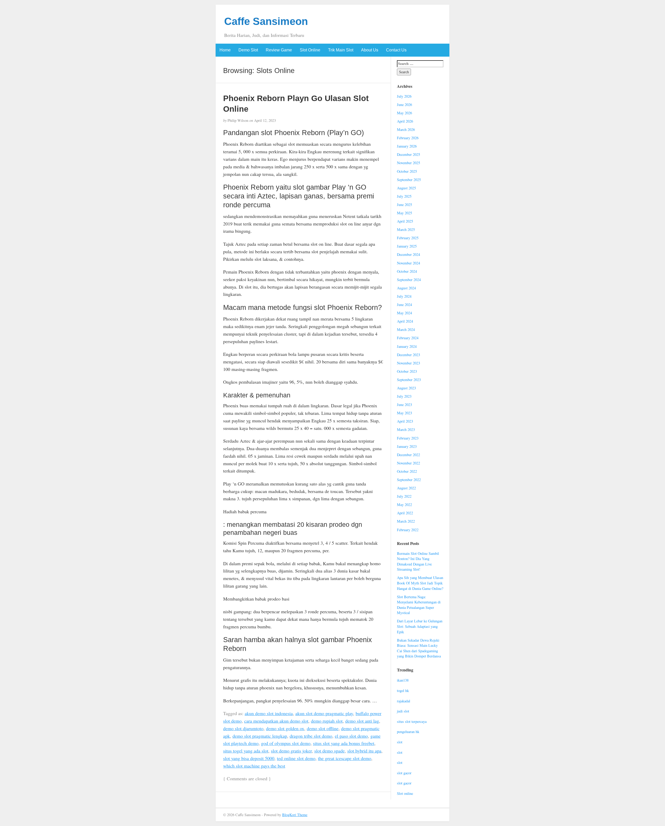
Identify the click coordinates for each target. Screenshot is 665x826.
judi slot (403, 711)
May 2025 (404, 212)
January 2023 (407, 446)
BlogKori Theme (294, 814)
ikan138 (403, 680)
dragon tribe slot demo (311, 736)
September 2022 (409, 479)
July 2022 (404, 496)
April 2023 (405, 421)
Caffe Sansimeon (266, 21)
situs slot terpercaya (412, 721)
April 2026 (405, 121)
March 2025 (406, 229)
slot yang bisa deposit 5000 (248, 758)
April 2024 (405, 321)
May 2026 (404, 112)
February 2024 (407, 337)
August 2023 (406, 387)
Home (225, 50)
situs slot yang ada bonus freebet (343, 743)
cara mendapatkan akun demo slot (276, 721)
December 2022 (408, 454)
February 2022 (407, 529)
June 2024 (404, 304)
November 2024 (408, 263)
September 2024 (409, 279)
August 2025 (406, 187)
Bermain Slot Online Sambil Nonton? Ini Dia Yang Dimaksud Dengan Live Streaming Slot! (418, 561)
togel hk (403, 690)
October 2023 (407, 371)
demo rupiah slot (327, 721)
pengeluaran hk (408, 731)
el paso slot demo (351, 736)
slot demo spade (329, 751)
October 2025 (407, 171)
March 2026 (406, 129)
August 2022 (406, 487)
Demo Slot (248, 50)
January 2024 (407, 346)
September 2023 (409, 379)
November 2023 (408, 363)
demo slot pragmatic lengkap (259, 736)
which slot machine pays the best (254, 766)
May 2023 (404, 412)
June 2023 (404, 404)
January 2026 (407, 146)
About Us (369, 50)
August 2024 (406, 287)
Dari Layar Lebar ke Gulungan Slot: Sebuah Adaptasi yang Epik (419, 626)
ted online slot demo (296, 758)
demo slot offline (322, 728)
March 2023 (406, 429)
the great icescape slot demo (344, 758)
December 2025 (408, 154)
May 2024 (404, 312)
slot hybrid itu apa (364, 751)
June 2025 (404, 204)
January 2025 (407, 246)
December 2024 (408, 254)
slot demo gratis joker (291, 751)
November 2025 (408, 162)
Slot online (405, 793)
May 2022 (404, 504)
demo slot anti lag (362, 721)
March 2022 (406, 521)
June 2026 (404, 104)
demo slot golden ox (285, 728)
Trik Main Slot (340, 50)
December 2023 (408, 354)
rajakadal (403, 700)
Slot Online (310, 50)
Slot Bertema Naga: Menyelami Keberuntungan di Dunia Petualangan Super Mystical (419, 604)
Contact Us (396, 50)
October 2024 (407, 271)
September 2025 (409, 179)
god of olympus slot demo (285, 743)
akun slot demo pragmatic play (324, 713)
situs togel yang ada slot (245, 751)
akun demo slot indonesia (269, 713)
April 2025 (405, 221)
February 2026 (407, 137)
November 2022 (408, 463)
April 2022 (405, 512)
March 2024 (406, 329)
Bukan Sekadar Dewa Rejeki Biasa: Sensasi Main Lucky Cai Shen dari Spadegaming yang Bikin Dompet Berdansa (419, 648)
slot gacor (404, 772)
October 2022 (407, 471)
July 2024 (404, 296)
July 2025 (404, 196)
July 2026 (404, 96)
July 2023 (404, 396)
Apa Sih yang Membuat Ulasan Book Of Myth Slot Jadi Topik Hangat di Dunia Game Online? (420, 583)
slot (399, 742)
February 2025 (407, 237)
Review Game (279, 50)
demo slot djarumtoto (243, 728)
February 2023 (407, 438)
